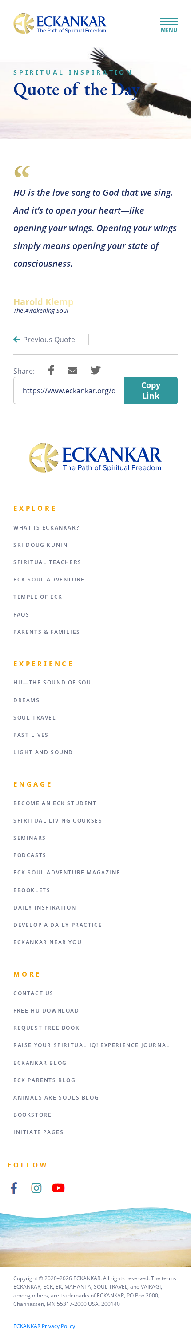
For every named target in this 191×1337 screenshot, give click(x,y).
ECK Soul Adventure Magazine (66, 872)
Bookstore (32, 1115)
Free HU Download (46, 1010)
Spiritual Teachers (47, 562)
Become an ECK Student (55, 803)
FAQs (21, 614)
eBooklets (31, 890)
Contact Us (33, 993)
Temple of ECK (38, 597)
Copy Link (150, 390)
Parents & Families (46, 632)
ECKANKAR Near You (47, 942)
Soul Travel (34, 717)
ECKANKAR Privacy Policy (44, 1326)
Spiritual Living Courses (57, 820)
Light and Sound (43, 752)
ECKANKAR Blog (40, 1063)
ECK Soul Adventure (49, 579)
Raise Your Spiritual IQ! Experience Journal (91, 1045)
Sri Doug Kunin (40, 545)
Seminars (29, 838)
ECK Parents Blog (44, 1080)
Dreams (26, 700)
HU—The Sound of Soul (54, 682)
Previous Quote (49, 339)
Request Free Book (46, 1028)
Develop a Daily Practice (57, 925)
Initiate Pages (38, 1132)
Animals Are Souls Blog (56, 1097)
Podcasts (30, 855)
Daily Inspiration (44, 907)
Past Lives (31, 735)
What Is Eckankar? (46, 527)
